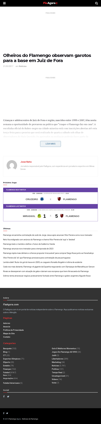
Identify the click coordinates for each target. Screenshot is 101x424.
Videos (55, 379)
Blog (5, 352)
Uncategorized (58, 376)
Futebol (6, 372)
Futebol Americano (11, 383)
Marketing (56, 362)
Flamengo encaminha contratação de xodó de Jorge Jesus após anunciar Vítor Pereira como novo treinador (47, 235)
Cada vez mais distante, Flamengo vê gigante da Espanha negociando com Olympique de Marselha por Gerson (49, 267)
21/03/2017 (8, 66)
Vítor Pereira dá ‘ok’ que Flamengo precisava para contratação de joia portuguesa (36, 258)
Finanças (7, 369)
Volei (54, 383)
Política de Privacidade (13, 330)
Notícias (23, 66)
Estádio (6, 366)
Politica (55, 369)
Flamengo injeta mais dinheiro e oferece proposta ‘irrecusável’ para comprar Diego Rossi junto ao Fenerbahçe (48, 253)
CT (4, 355)
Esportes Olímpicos (11, 359)
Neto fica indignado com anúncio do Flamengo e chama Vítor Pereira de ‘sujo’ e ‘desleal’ (39, 240)
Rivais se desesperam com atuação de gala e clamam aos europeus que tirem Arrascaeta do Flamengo (46, 271)
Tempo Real (57, 372)
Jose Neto (26, 161)
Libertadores (57, 359)
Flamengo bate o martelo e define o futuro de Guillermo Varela (29, 244)
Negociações (8, 378)
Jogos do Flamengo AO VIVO (64, 352)
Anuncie (6, 327)
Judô (54, 355)
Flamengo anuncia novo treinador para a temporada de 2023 (28, 249)
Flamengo (12, 419)
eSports (6, 362)
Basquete (7, 348)
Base (5, 375)
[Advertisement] (50, 33)
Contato (6, 337)
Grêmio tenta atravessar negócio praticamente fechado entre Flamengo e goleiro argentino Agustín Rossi (47, 276)
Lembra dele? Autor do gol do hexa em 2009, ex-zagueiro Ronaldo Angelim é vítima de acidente (42, 262)
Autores (6, 323)
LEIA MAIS (50, 144)
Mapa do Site (9, 333)
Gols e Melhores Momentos (64, 348)
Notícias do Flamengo (30, 419)
